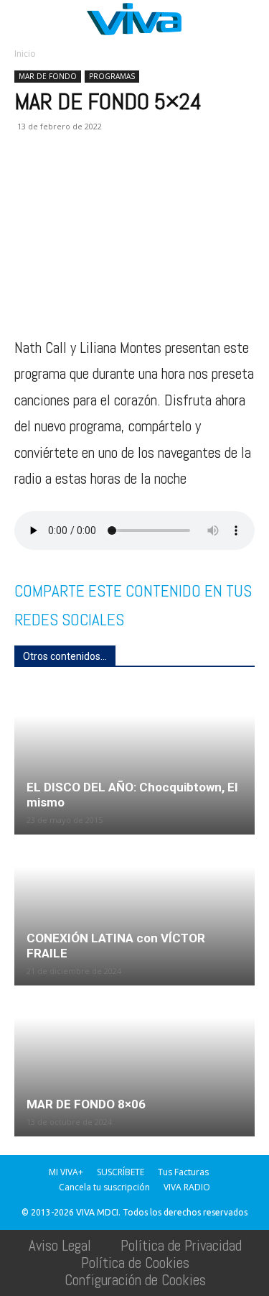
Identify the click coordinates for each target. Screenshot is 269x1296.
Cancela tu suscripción (104, 1187)
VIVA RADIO (187, 1187)
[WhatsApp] (94, 179)
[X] (61, 179)
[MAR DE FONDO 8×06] (134, 1062)
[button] (24, 19)
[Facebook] (28, 179)
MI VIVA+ (66, 1172)
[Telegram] (193, 179)
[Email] (127, 179)
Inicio (25, 53)
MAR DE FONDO (48, 76)
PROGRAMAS (112, 76)
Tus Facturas (183, 1172)
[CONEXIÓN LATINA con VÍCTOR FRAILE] (134, 911)
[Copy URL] (226, 179)
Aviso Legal (60, 1245)
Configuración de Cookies (135, 1280)
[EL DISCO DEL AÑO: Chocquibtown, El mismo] (134, 760)
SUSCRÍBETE (120, 1172)
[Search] (249, 19)
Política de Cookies (135, 1262)
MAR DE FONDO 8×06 (86, 1104)
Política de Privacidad (181, 1245)
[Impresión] (160, 179)
